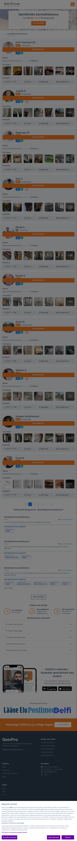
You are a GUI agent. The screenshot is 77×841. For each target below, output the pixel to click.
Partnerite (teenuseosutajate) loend (14, 832)
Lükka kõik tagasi (53, 837)
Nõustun (68, 837)
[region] (38, 821)
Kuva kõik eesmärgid (9, 837)
